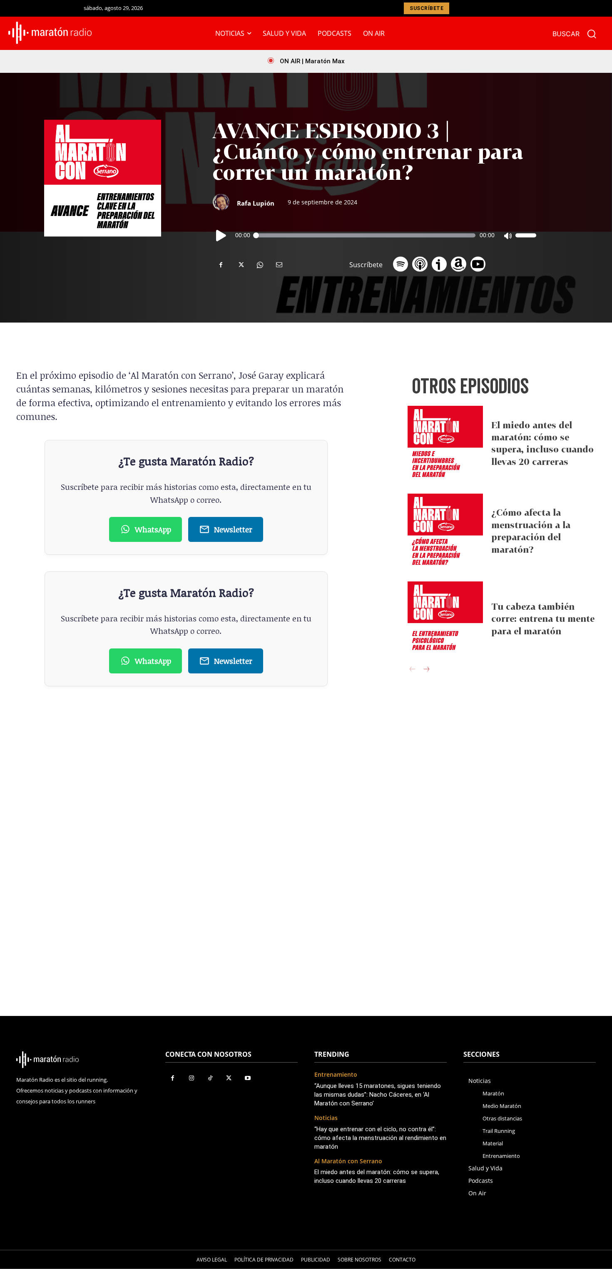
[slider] (525, 235)
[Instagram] (191, 1078)
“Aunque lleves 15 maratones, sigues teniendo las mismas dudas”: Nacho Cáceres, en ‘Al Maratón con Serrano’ (377, 1094)
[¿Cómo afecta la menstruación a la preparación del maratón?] (445, 531)
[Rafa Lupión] (225, 202)
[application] (374, 235)
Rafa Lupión (255, 203)
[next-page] (426, 670)
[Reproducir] (221, 235)
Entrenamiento (335, 1074)
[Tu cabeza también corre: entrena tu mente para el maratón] (445, 619)
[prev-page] (413, 670)
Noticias (326, 1118)
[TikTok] (210, 1078)
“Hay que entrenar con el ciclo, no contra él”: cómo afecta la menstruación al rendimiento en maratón (380, 1137)
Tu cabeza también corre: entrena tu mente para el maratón (543, 618)
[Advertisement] (501, 813)
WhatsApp (153, 529)
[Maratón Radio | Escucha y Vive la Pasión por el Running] (50, 33)
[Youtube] (247, 1078)
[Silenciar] (507, 235)
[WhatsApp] (259, 264)
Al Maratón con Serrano (348, 1161)
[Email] (278, 264)
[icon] (400, 261)
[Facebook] (221, 264)
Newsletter (233, 529)
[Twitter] (240, 264)
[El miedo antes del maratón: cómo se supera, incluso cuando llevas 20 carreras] (445, 443)
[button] (578, 34)
